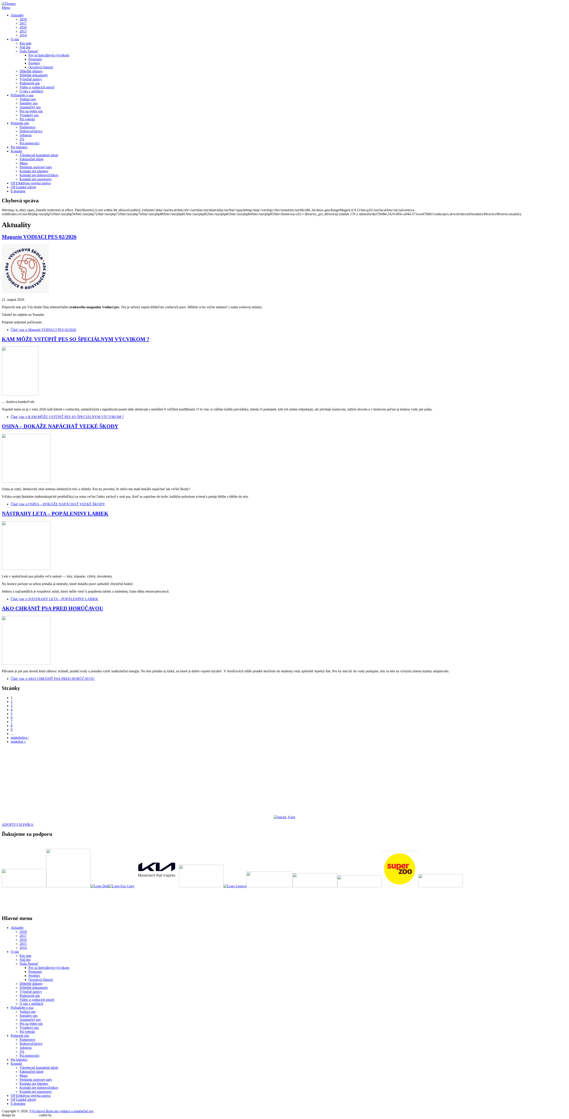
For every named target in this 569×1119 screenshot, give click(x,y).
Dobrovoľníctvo (31, 131)
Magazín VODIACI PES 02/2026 (39, 237)
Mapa (24, 163)
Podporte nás (20, 123)
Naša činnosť (29, 51)
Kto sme (25, 43)
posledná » (18, 741)
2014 (23, 35)
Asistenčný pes (30, 107)
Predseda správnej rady (36, 167)
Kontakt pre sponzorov (36, 179)
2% (22, 139)
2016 (23, 27)
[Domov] (9, 4)
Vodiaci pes (28, 99)
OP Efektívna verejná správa (31, 183)
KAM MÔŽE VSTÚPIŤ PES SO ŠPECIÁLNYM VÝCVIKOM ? (75, 339)
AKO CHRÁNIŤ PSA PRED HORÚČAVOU (52, 608)
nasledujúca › (20, 737)
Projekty (34, 63)
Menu (6, 8)
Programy (35, 59)
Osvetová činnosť (40, 67)
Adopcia (26, 135)
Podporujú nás (30, 83)
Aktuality (17, 15)
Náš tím (25, 47)
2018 (23, 19)
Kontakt (16, 151)
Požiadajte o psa (22, 95)
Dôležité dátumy (31, 71)
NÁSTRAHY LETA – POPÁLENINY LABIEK (55, 513)
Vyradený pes (29, 115)
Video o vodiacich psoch (37, 87)
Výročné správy (31, 79)
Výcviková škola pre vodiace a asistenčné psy (61, 1111)
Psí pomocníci (29, 143)
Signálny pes (29, 103)
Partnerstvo (27, 127)
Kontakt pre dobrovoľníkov (39, 175)
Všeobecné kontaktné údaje (39, 155)
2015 (23, 31)
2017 (23, 23)
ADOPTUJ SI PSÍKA (17, 824)
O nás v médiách (31, 91)
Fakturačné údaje (32, 159)
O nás (15, 39)
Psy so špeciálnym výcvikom (48, 55)
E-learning (18, 191)
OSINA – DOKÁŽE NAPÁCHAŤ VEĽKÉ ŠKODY (60, 426)
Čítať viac (43, 330)
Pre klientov (19, 147)
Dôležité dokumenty (34, 75)
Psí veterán (27, 119)
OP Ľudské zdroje (23, 187)
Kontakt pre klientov (34, 171)
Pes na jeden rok (31, 111)
